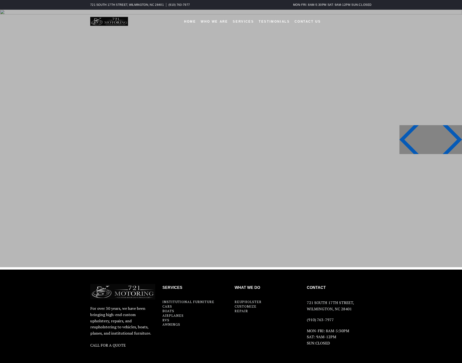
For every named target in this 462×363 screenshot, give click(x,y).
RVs (165, 320)
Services (243, 21)
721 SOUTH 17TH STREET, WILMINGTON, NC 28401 (127, 4)
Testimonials (274, 21)
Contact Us (308, 21)
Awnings (171, 324)
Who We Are (214, 21)
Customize (246, 306)
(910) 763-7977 (179, 4)
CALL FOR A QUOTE (108, 345)
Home (190, 21)
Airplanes (173, 315)
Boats (168, 311)
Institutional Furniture (188, 301)
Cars (167, 306)
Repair (241, 311)
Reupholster (248, 301)
